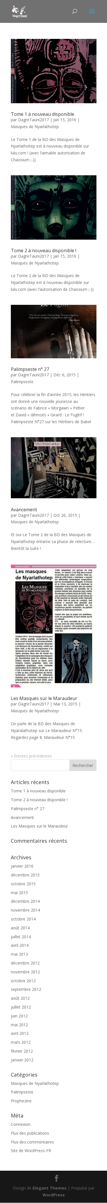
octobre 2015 (23, 883)
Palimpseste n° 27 (30, 369)
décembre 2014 (25, 901)
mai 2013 (19, 954)
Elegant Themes (49, 1188)
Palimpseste (22, 381)
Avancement (24, 509)
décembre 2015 (25, 875)
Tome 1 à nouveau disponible (42, 114)
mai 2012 (19, 1024)
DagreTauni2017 (33, 119)
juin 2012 (19, 1016)
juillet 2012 (21, 1007)
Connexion (21, 1124)
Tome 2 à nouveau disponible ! (43, 250)
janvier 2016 (22, 866)
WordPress (54, 1195)
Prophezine (21, 1100)
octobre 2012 (23, 980)
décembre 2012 (25, 963)
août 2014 (20, 927)
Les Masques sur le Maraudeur (44, 698)
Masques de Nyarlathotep (35, 126)
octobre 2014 (23, 919)
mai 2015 (19, 892)
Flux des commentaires (32, 1142)
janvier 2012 (22, 1060)
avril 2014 (20, 945)
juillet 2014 (21, 936)
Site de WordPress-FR (31, 1150)
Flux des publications (30, 1133)
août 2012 (20, 998)
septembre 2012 (26, 989)
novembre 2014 (25, 910)
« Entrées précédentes (31, 756)
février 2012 (22, 1051)
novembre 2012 (25, 972)
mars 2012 (21, 1042)
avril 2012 (20, 1033)
